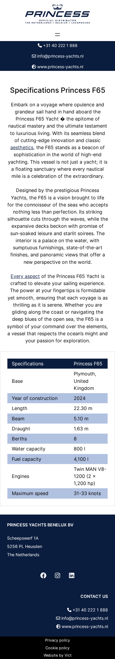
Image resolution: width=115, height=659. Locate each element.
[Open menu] (57, 34)
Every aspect (25, 276)
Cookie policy (57, 648)
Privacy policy (57, 640)
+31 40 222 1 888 (60, 45)
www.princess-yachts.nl (60, 66)
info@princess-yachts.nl (60, 55)
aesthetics (21, 147)
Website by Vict (58, 655)
